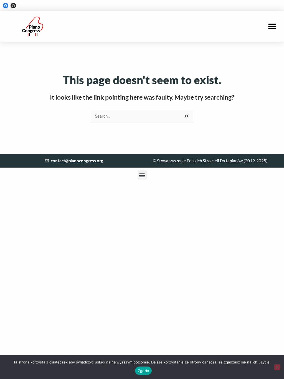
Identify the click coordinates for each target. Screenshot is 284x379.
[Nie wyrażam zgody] (277, 367)
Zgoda (143, 370)
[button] (272, 26)
